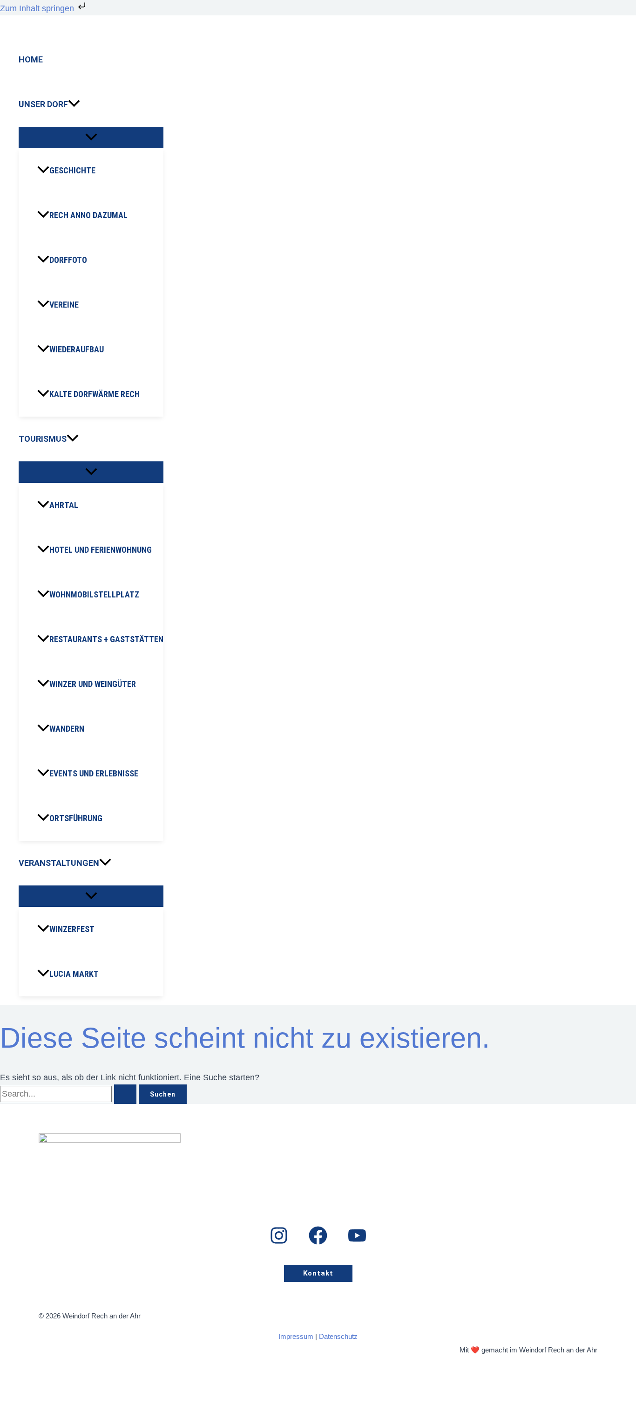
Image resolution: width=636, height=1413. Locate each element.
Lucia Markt (74, 974)
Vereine (64, 304)
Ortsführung (75, 818)
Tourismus (43, 439)
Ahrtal (63, 505)
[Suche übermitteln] (125, 1094)
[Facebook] (318, 1242)
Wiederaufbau (76, 349)
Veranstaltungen (59, 863)
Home (31, 59)
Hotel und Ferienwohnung (100, 550)
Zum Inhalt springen (38, 8)
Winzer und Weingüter (92, 684)
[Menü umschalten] (91, 137)
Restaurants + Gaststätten (106, 639)
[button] (74, 104)
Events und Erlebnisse (93, 773)
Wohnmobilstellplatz (94, 594)
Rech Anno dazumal (88, 215)
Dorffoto (68, 260)
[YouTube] (357, 1242)
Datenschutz (338, 1336)
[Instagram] (279, 1242)
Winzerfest (72, 929)
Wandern (66, 729)
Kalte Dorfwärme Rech (94, 394)
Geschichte (72, 170)
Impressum (295, 1336)
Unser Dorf (43, 104)
